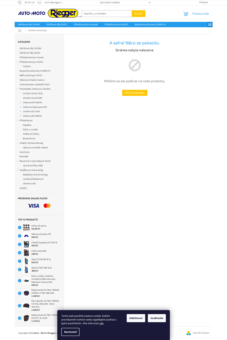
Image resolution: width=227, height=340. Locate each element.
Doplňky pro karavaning (31, 170)
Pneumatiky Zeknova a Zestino (35, 89)
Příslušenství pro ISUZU (31, 62)
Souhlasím (156, 318)
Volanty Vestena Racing (31, 143)
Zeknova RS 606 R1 (32, 116)
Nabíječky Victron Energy (35, 174)
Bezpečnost (29, 138)
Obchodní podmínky (110, 2)
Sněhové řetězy (31, 134)
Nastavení (70, 332)
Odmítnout (136, 318)
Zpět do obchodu (135, 92)
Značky (23, 188)
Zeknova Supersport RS (35, 107)
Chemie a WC (29, 183)
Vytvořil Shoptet (201, 333)
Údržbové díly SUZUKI (30, 48)
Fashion (27, 66)
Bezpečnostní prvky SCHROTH (35, 71)
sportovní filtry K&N (33, 165)
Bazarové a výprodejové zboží (35, 161)
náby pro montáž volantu (35, 147)
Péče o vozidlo (30, 129)
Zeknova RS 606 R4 (32, 102)
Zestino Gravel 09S (32, 98)
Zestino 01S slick (31, 111)
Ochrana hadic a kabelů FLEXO (35, 84)
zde (101, 323)
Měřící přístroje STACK (31, 75)
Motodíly (24, 156)
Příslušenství (26, 120)
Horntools (25, 152)
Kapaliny (27, 125)
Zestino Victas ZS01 (33, 93)
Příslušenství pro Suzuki (32, 57)
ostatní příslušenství (33, 179)
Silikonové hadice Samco (32, 80)
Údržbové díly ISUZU (30, 53)
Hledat (138, 13)
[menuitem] (29, 24)
